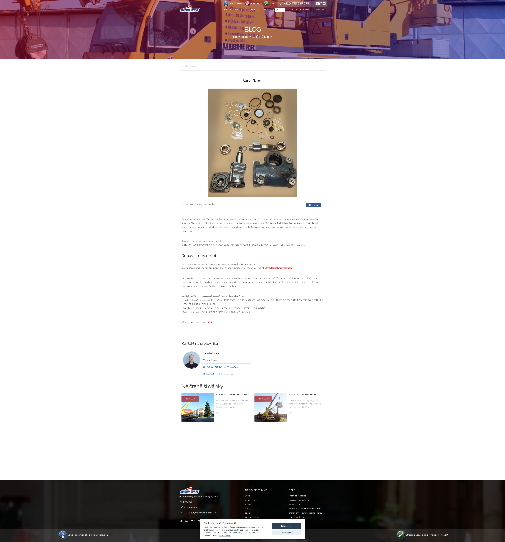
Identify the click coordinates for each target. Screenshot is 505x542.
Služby (248, 504)
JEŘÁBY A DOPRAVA (236, 4)
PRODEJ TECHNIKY (299, 9)
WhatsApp (232, 367)
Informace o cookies (299, 500)
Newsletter (294, 504)
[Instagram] (320, 3)
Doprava (190, 399)
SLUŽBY (249, 9)
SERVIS (272, 4)
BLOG (280, 9)
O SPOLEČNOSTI (230, 9)
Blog (192, 66)
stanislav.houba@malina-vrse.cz (219, 374)
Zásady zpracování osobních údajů (305, 509)
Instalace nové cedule (302, 394)
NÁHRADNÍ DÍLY (256, 4)
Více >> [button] (219, 413)
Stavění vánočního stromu (232, 394)
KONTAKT (321, 9)
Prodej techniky (252, 517)
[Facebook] (317, 3)
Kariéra (248, 509)
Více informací (225, 535)
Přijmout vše (286, 526)
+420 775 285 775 (296, 3)
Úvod (185, 66)
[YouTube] (324, 3)
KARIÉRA (266, 9)
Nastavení (286, 532)
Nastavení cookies (297, 496)
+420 (214, 367)
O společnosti (252, 500)
